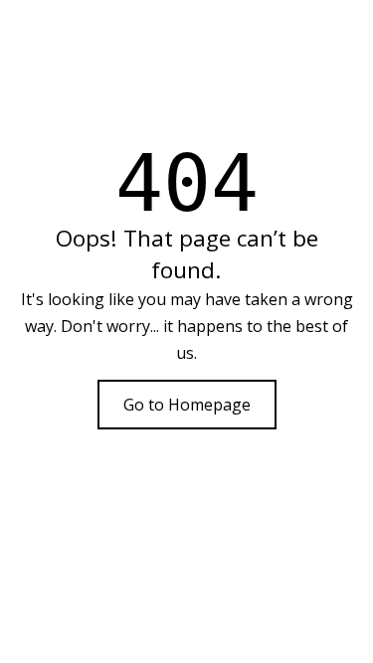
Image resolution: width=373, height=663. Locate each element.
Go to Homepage (187, 404)
